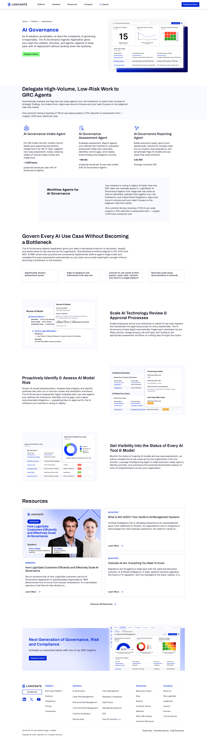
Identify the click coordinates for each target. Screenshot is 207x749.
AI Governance (79, 691)
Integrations (50, 701)
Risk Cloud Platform (53, 691)
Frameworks (50, 711)
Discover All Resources (101, 604)
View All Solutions (110, 719)
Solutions (56, 4)
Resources (72, 4)
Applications (47, 21)
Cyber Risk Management (83, 697)
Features (49, 696)
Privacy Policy (147, 730)
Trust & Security (170, 716)
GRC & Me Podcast (144, 716)
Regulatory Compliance (112, 697)
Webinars (140, 711)
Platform (41, 4)
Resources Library (143, 691)
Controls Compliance (81, 713)
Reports (139, 701)
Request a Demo (190, 4)
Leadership (168, 701)
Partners (167, 711)
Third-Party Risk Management (85, 708)
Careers (166, 706)
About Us (167, 691)
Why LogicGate (169, 696)
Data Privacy (107, 702)
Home (24, 21)
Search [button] (105, 4)
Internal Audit (78, 719)
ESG (104, 713)
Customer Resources (145, 721)
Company (88, 4)
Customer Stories (143, 706)
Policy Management (110, 691)
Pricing (48, 706)
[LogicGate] (17, 4)
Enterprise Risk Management (85, 702)
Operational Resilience (112, 708)
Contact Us (32, 692)
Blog (138, 696)
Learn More (30, 592)
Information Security (161, 730)
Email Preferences (177, 730)
